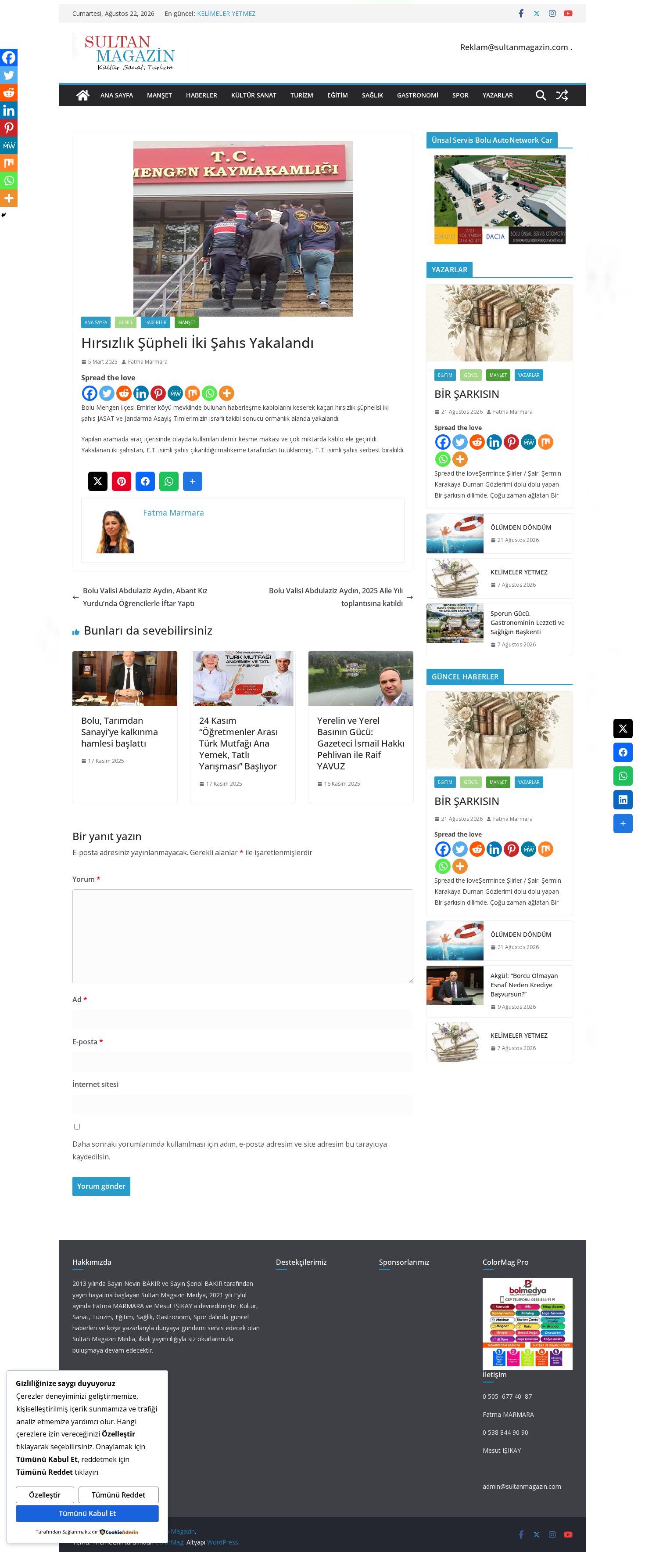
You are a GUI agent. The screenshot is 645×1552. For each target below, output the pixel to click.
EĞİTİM (337, 95)
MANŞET (159, 95)
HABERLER (201, 95)
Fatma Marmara (148, 361)
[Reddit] (124, 393)
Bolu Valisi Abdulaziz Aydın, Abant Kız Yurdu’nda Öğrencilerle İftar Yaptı (145, 597)
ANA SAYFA (116, 95)
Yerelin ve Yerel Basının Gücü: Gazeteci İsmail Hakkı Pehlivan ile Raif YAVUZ (361, 743)
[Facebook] (89, 393)
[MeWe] (175, 393)
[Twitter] (107, 393)
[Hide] (3, 215)
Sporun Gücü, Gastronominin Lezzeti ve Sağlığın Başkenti (528, 622)
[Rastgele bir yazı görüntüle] (562, 95)
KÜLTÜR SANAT (253, 95)
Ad (79, 999)
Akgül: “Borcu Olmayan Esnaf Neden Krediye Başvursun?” (524, 984)
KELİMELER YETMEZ (226, 13)
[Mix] (192, 393)
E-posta (87, 1042)
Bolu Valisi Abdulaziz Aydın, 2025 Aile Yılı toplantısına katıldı (336, 597)
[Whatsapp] (209, 393)
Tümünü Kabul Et (87, 1513)
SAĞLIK (372, 95)
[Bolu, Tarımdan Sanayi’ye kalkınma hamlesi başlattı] (124, 657)
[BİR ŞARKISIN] (499, 323)
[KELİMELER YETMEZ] (455, 578)
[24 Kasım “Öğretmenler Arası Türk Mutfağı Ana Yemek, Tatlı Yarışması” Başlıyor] (242, 657)
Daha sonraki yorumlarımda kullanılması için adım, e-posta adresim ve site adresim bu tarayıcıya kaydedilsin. (229, 1150)
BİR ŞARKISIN (466, 393)
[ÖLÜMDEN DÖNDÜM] (455, 533)
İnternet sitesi (95, 1084)
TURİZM (301, 95)
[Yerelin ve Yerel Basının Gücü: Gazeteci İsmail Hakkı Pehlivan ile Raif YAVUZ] (360, 657)
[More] (226, 393)
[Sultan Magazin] (82, 95)
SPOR (460, 95)
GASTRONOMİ (417, 95)
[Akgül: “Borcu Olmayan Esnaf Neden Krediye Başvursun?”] (455, 991)
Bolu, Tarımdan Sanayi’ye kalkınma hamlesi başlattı (119, 732)
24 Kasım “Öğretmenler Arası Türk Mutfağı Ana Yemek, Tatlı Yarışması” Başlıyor (238, 743)
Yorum (86, 879)
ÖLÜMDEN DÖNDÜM (521, 527)
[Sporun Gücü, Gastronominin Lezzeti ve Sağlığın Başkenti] (455, 629)
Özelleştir (45, 1495)
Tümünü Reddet (118, 1495)
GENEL (125, 322)
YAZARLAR (498, 95)
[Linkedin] (141, 393)
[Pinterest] (158, 393)
